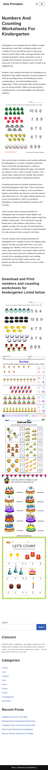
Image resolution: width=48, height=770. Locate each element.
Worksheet (6, 701)
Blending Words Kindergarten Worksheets (18, 721)
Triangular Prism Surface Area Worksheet (18, 725)
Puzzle (4, 693)
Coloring (5, 676)
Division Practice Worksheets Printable (17, 733)
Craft (4, 680)
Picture (5, 688)
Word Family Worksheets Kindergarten (17, 729)
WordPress (32, 767)
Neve (14, 767)
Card (4, 672)
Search (5, 622)
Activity (5, 668)
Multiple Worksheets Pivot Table (14, 717)
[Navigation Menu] (42, 4)
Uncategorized (8, 697)
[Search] (37, 4)
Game (4, 684)
